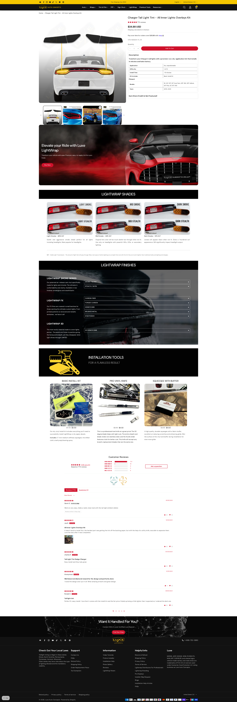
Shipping (131, 30)
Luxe (169, 650)
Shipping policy (84, 695)
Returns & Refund (141, 655)
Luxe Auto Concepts (52, 700)
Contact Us (75, 655)
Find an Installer (108, 658)
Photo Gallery (107, 664)
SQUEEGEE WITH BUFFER (165, 380)
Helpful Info (141, 650)
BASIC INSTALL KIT (71, 380)
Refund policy (44, 695)
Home (41, 13)
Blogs (137, 680)
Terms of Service (141, 664)
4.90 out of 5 (85, 465)
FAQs (73, 658)
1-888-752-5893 (191, 640)
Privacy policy (56, 695)
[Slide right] (124, 115)
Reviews (106, 668)
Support (75, 650)
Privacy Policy (140, 661)
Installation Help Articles (143, 683)
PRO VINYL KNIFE (118, 380)
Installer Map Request (142, 677)
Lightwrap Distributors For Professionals (149, 668)
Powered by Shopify (68, 700)
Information (109, 650)
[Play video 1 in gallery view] (92, 115)
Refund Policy (76, 661)
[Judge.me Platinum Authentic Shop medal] (114, 480)
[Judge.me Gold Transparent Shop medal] (123, 480)
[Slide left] (41, 115)
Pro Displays (139, 674)
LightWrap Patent (109, 671)
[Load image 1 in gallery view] (52, 115)
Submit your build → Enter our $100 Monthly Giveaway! (118, 2)
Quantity (131, 44)
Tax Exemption (76, 671)
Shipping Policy (76, 664)
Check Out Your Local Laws (53, 650)
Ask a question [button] (156, 466)
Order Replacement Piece (80, 668)
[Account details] (190, 7)
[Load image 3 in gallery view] (112, 115)
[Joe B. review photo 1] (68, 539)
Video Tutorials (108, 655)
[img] (69, 501)
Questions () (83, 490)
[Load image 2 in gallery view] (72, 115)
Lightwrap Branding (142, 671)
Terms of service (70, 695)
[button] (84, 7)
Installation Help (108, 661)
